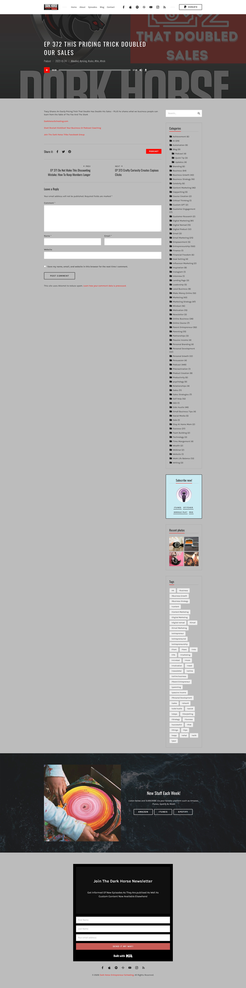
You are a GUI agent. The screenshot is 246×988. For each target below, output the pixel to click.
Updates (179, 162)
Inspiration (178, 267)
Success (177, 428)
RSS (191, 512)
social (190, 709)
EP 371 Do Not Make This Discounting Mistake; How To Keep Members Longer (69, 172)
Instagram (178, 272)
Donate (192, 7)
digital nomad (178, 623)
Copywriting (178, 192)
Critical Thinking (181, 200)
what (185, 735)
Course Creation (180, 196)
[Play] (47, 70)
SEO (175, 403)
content (175, 606)
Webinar (177, 450)
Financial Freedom (182, 255)
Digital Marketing (181, 220)
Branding (177, 166)
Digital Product (180, 229)
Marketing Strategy (182, 301)
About (82, 7)
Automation (178, 145)
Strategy (176, 719)
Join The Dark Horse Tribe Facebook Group (64, 134)
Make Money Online (182, 293)
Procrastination (180, 369)
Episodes (92, 7)
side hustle (177, 709)
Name (47, 236)
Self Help (177, 398)
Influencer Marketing (183, 263)
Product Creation (181, 373)
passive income (179, 692)
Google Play (180, 512)
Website (177, 454)
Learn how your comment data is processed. (104, 285)
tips (185, 730)
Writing (176, 462)
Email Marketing (181, 237)
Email (108, 236)
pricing (84, 61)
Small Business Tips (183, 411)
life (173, 655)
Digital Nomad (180, 225)
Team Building (180, 433)
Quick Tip (179, 158)
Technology (178, 437)
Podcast (47, 61)
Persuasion (178, 360)
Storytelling (188, 714)
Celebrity (177, 183)
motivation (177, 666)
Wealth (176, 445)
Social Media (179, 415)
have (185, 649)
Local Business (180, 289)
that (189, 725)
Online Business (181, 318)
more (188, 660)
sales (91, 61)
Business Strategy (182, 179)
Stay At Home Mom (182, 424)
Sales (175, 390)
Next (118, 166)
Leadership (178, 284)
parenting (176, 687)
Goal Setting (179, 259)
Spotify (183, 812)
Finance (177, 250)
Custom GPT (179, 204)
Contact (111, 7)
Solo (175, 420)
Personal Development (184, 348)
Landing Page (179, 280)
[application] (96, 70)
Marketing (178, 297)
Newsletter (178, 314)
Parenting (177, 331)
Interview (177, 276)
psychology (178, 381)
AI (174, 141)
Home (74, 7)
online (190, 671)
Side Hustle (178, 407)
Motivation (178, 310)
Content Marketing (182, 187)
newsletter (177, 671)
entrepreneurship (180, 644)
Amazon (143, 812)
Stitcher (188, 507)
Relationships (179, 386)
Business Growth (181, 175)
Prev (87, 166)
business (184, 590)
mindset (176, 660)
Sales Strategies (181, 394)
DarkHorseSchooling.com (56, 121)
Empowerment (180, 242)
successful (177, 725)
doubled (75, 61)
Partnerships (179, 335)
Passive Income (180, 340)
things (175, 730)
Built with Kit (123, 955)
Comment (49, 203)
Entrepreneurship (181, 246)
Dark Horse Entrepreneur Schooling (117, 975)
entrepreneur (178, 633)
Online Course (179, 323)
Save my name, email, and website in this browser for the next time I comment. (87, 266)
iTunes (177, 507)
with (194, 735)
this (97, 61)
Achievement (179, 136)
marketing (185, 655)
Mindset (177, 306)
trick (103, 61)
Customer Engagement (184, 209)
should (186, 703)
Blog (102, 7)
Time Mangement (181, 441)
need (190, 666)
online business (179, 676)
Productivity (179, 377)
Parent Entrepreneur (182, 327)
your (174, 741)
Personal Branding (181, 344)
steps (174, 714)
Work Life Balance (181, 458)
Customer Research (182, 216)
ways (174, 735)
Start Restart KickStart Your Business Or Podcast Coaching (72, 128)
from (174, 649)
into (194, 649)
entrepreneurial (179, 639)
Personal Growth (181, 356)
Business (177, 170)
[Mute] (141, 70)
